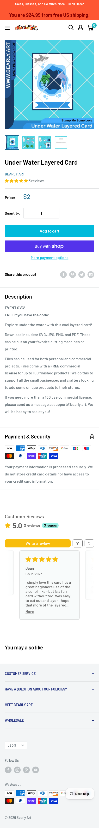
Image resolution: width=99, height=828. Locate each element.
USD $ (11, 745)
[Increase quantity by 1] (54, 213)
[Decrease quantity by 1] (29, 213)
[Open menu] (7, 28)
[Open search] (71, 27)
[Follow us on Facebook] (8, 769)
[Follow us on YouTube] (35, 769)
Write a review (38, 543)
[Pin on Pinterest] (72, 274)
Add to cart (49, 230)
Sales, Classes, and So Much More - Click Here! (49, 4)
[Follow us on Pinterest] (26, 769)
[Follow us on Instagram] (17, 769)
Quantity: (12, 213)
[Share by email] (90, 274)
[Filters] (78, 543)
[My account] (80, 27)
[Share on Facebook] (63, 274)
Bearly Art (15, 174)
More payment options (49, 257)
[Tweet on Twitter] (81, 274)
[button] (17, 180)
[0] (90, 27)
